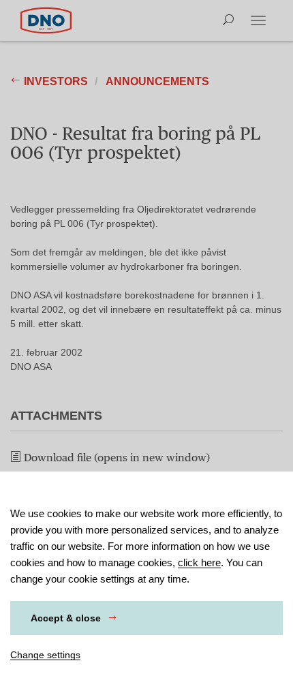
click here (199, 562)
